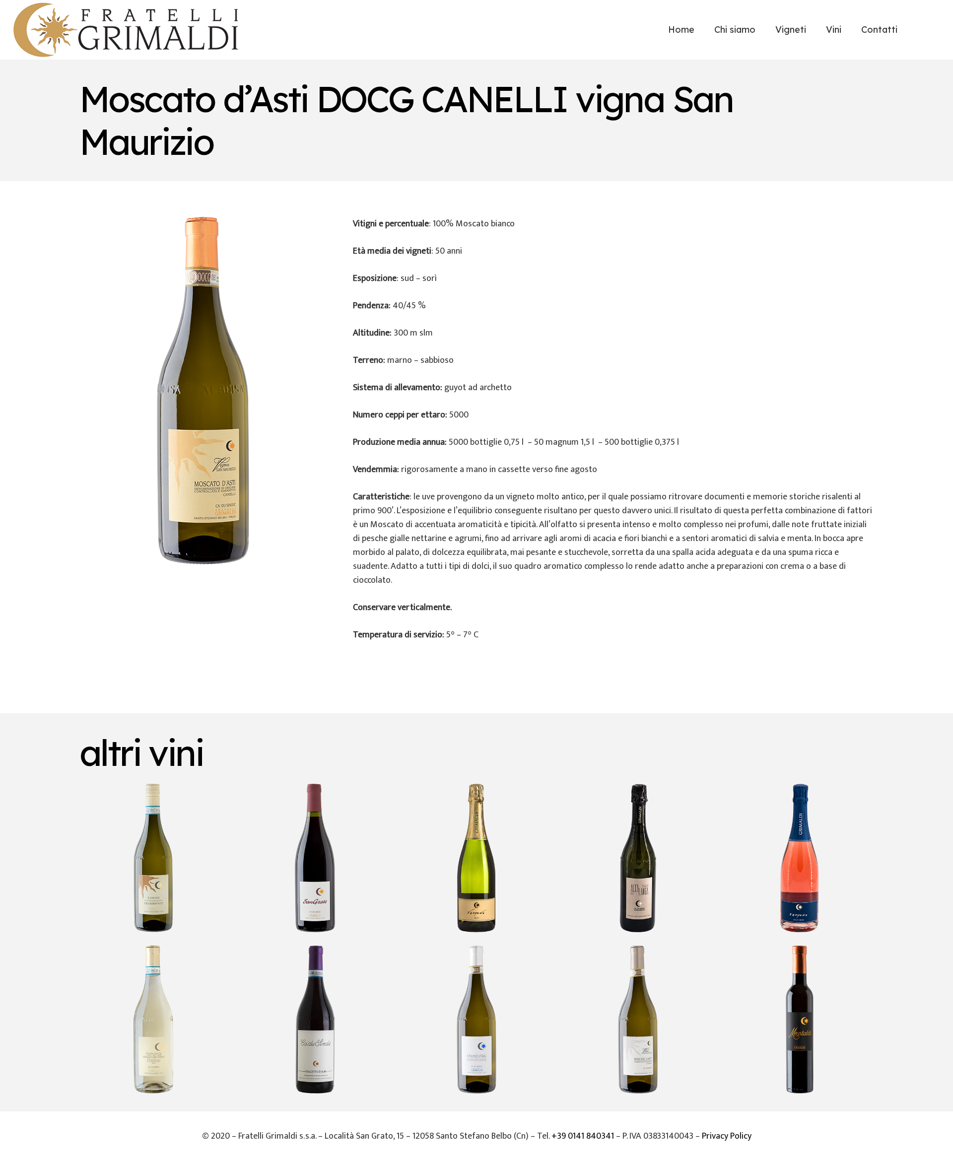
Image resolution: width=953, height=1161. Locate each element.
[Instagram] (930, 30)
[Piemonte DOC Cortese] (153, 1019)
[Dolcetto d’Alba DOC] (315, 1019)
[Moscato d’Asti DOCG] (476, 1019)
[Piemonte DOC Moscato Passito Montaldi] (800, 1019)
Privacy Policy (726, 1136)
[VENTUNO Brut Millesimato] (476, 858)
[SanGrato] (315, 858)
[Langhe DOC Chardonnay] (153, 858)
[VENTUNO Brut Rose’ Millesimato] (800, 858)
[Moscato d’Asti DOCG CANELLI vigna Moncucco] (638, 1019)
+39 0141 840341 (582, 1136)
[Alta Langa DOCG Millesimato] (638, 858)
